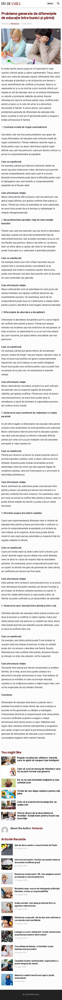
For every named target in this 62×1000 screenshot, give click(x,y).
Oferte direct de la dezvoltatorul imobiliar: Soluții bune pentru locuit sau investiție (38, 816)
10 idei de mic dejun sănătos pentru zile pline (38, 792)
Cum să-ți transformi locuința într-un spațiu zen (37, 803)
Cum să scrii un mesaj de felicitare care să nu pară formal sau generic (39, 770)
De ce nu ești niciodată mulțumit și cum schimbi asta (38, 781)
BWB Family (34, 994)
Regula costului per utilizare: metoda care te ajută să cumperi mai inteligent (38, 759)
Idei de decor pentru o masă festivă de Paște (36, 845)
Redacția (15, 24)
